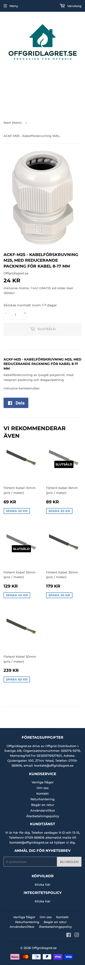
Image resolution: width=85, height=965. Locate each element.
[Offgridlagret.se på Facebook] (68, 935)
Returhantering (42, 799)
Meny (13, 6)
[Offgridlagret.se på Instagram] (76, 935)
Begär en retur (42, 805)
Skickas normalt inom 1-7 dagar (30, 305)
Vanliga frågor (43, 782)
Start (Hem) (12, 122)
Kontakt (42, 793)
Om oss (43, 788)
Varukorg (73, 6)
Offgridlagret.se (44, 948)
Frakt (34, 288)
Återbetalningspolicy (42, 816)
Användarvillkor (42, 810)
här (47, 884)
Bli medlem (69, 862)
